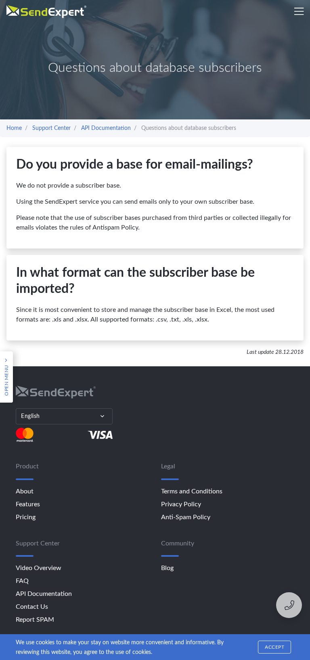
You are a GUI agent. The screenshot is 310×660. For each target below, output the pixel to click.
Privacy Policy (181, 504)
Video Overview (38, 568)
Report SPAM (35, 619)
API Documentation (44, 594)
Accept (274, 647)
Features (28, 504)
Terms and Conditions (191, 491)
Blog (167, 568)
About (25, 491)
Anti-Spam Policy (185, 517)
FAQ (22, 581)
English (30, 416)
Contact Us (32, 607)
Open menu (6, 379)
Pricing (26, 517)
